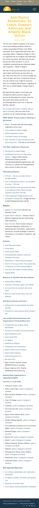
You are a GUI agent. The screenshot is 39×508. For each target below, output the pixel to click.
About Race (9, 248)
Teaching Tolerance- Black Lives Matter (19, 285)
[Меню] (33, 9)
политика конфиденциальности (10, 503)
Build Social (32, 503)
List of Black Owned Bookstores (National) (20, 487)
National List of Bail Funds (14, 483)
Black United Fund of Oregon (15, 350)
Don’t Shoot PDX (11, 337)
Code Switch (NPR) (12, 252)
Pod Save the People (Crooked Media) (19, 270)
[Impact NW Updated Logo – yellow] (16, 9)
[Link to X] (26, 505)
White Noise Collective (13, 215)
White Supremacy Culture (14, 133)
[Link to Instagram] (29, 505)
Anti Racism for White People (15, 151)
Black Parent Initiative (13, 353)
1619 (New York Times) (13, 245)
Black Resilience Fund (13, 334)
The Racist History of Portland (16, 136)
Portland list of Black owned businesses (19, 331)
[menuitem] (7, 1)
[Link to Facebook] (23, 505)
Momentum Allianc (12, 343)
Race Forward (10, 224)
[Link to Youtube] (32, 505)
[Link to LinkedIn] (34, 505)
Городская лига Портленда (15, 346)
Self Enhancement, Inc (13, 356)
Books (7, 124)
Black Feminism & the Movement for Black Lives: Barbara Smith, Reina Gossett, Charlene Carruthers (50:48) (20, 190)
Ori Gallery (9, 340)
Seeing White (10, 273)
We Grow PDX (10, 359)
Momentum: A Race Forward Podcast (18, 261)
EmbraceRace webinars (13, 282)
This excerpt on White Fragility (16, 130)
